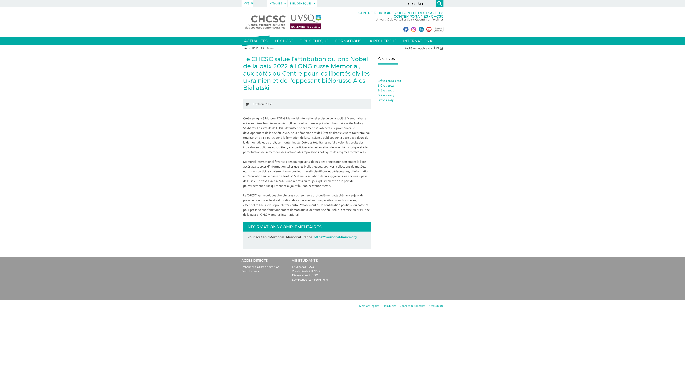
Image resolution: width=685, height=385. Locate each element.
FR (262, 48)
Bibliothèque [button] (314, 41)
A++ (420, 4)
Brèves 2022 (386, 86)
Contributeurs (250, 271)
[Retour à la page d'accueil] (283, 22)
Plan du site (389, 306)
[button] (255, 41)
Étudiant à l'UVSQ (303, 267)
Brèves (270, 48)
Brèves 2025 (386, 100)
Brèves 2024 (386, 95)
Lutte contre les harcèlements (310, 279)
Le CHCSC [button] (284, 41)
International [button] (418, 41)
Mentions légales (369, 306)
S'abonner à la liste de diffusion (260, 267)
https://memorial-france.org (335, 237)
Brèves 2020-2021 (389, 81)
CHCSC (254, 48)
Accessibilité (436, 306)
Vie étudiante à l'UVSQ (306, 271)
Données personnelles (412, 306)
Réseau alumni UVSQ (305, 275)
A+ (413, 4)
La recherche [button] (382, 41)
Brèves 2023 (386, 90)
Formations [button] (348, 41)
